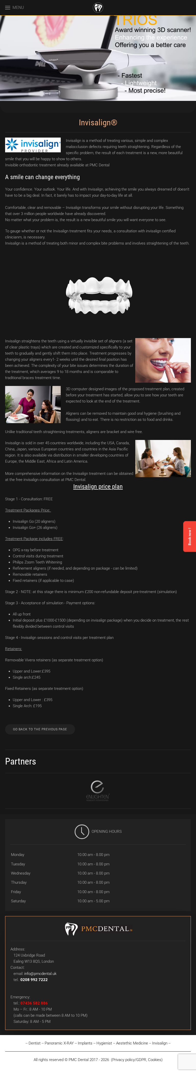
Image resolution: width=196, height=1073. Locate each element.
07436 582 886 (34, 1003)
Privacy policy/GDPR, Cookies (136, 1059)
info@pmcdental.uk (40, 973)
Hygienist (104, 1043)
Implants (85, 1043)
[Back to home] (98, 7)
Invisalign (159, 1043)
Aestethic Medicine (132, 1043)
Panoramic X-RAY (59, 1043)
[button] (14, 7)
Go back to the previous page (40, 729)
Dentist (35, 1043)
